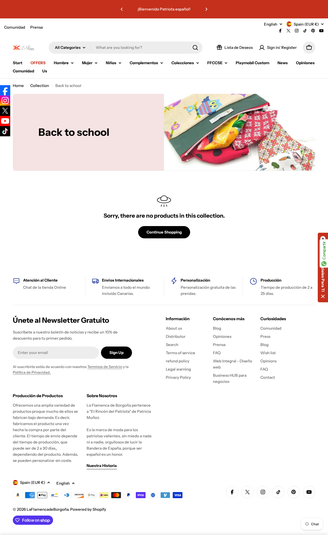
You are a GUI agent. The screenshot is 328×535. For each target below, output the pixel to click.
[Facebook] (5, 90)
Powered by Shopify (88, 509)
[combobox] (125, 47)
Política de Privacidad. (32, 372)
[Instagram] (5, 100)
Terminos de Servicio (104, 366)
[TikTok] (5, 131)
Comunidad (14, 27)
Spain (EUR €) (306, 24)
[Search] (195, 47)
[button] (122, 9)
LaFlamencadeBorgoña (47, 509)
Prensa (36, 27)
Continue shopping (164, 232)
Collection (39, 85)
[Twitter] (5, 111)
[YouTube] (5, 121)
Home (18, 85)
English (270, 24)
